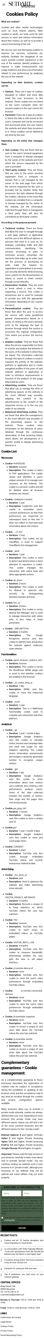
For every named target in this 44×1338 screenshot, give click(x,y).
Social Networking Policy (11, 1335)
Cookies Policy (6, 1326)
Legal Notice (5, 1322)
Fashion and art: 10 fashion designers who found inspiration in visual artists (24, 1241)
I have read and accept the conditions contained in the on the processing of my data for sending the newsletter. (22, 1220)
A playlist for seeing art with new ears (20, 1268)
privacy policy (9, 1220)
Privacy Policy (6, 1331)
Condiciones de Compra (10, 1317)
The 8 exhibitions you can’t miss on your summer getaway (24, 1275)
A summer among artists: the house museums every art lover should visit (24, 1261)
